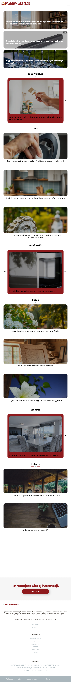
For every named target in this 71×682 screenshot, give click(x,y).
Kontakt (35, 628)
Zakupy (35, 464)
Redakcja (35, 624)
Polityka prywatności (13, 679)
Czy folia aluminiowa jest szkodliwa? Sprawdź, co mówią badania (35, 198)
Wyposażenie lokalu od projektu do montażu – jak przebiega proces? (35, 61)
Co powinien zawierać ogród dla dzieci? (35, 670)
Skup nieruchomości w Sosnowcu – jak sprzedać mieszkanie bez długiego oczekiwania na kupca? (34, 22)
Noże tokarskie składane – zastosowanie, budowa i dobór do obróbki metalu (34, 42)
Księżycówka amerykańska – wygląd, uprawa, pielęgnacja (35, 400)
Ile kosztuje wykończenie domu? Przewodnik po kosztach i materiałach (35, 118)
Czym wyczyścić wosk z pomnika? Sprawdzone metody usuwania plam (35, 236)
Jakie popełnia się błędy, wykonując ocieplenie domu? (35, 668)
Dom (35, 128)
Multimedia (35, 245)
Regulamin (46, 679)
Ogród (35, 300)
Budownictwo (35, 73)
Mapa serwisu (32, 679)
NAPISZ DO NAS (35, 591)
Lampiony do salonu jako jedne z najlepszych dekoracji (34, 455)
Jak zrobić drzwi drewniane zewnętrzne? (35, 366)
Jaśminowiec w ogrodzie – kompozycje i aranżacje (35, 331)
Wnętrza (35, 409)
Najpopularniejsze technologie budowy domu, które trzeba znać (35, 665)
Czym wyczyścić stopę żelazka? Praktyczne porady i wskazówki (36, 161)
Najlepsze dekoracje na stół (36, 530)
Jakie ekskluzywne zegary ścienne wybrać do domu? (35, 495)
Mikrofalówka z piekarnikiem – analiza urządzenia (32, 291)
